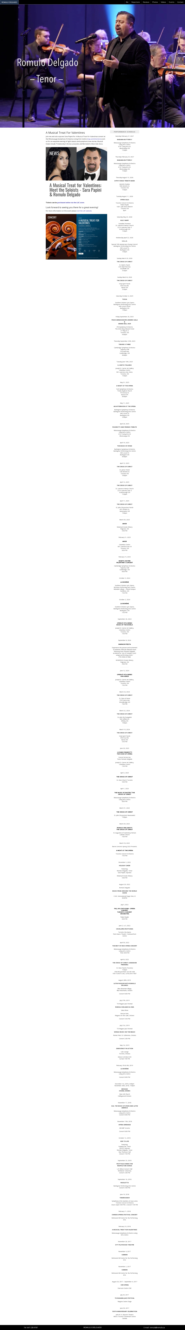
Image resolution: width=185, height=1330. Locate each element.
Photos (155, 2)
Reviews (146, 2)
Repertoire (135, 2)
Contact (180, 2)
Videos (163, 2)
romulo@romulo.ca (157, 1327)
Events (171, 2)
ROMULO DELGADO (9, 2)
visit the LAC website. (84, 211)
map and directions (94, 139)
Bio (127, 2)
